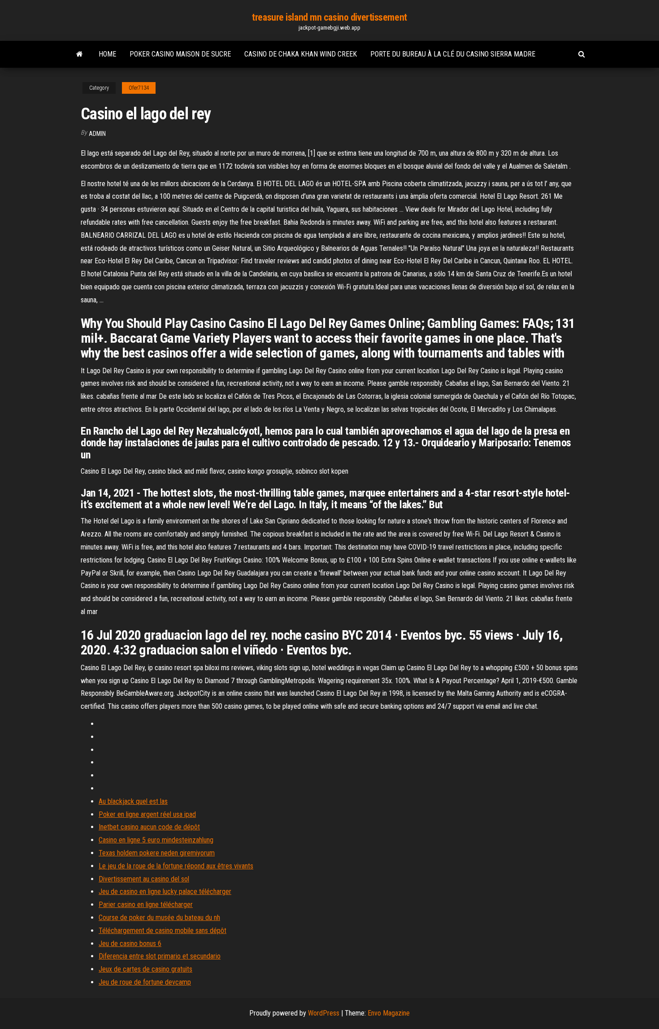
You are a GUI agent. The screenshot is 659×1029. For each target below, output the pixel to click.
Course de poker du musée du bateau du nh (159, 917)
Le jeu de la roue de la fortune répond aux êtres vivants (176, 866)
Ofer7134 (139, 88)
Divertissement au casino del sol (144, 879)
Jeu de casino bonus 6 (130, 943)
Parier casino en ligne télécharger (146, 904)
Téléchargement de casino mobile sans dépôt (162, 930)
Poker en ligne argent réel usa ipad (147, 814)
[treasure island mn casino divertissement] (79, 54)
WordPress (323, 1013)
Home (107, 54)
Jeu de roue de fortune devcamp (145, 982)
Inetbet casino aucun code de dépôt (149, 827)
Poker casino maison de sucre (180, 54)
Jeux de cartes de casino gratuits (145, 969)
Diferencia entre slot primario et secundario (160, 956)
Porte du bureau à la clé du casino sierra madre (452, 54)
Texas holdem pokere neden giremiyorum (157, 853)
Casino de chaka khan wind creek (300, 54)
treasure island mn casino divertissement (329, 17)
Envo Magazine (389, 1013)
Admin (97, 133)
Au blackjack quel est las (133, 801)
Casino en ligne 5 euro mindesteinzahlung (156, 840)
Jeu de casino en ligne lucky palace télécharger (165, 891)
